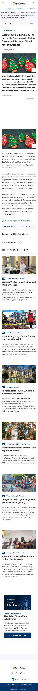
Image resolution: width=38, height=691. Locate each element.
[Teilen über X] (30, 227)
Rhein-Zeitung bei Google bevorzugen (17, 221)
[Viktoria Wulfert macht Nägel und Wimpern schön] (19, 265)
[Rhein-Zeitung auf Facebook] (17, 673)
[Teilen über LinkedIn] (26, 227)
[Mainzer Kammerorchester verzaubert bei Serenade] (19, 539)
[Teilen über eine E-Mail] (33, 227)
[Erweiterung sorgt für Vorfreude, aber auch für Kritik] (19, 319)
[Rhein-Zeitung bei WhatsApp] (13, 673)
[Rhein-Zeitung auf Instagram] (21, 673)
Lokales (12, 13)
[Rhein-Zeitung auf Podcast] (25, 673)
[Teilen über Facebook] (23, 227)
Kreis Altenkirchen (23, 13)
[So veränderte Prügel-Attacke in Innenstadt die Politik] (19, 374)
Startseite (4, 13)
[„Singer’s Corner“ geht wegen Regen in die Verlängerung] (19, 483)
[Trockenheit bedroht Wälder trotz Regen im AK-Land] (19, 431)
